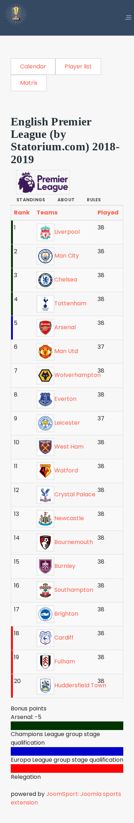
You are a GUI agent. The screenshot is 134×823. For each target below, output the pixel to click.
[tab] (31, 200)
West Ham (69, 446)
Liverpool (67, 232)
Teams (47, 212)
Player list (78, 66)
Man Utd (66, 351)
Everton (65, 399)
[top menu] (128, 18)
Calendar (33, 66)
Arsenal (65, 327)
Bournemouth (73, 542)
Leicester (67, 423)
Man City (66, 256)
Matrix (29, 83)
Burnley (64, 566)
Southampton (73, 590)
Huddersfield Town (80, 685)
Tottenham (70, 303)
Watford (66, 470)
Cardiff (64, 637)
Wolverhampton (77, 375)
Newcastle (69, 518)
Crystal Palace (74, 494)
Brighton (66, 614)
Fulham (64, 661)
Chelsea (65, 279)
